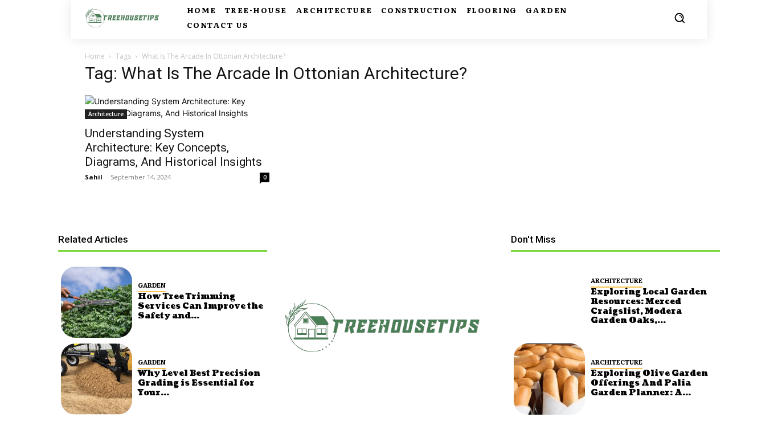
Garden (152, 284)
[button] (679, 17)
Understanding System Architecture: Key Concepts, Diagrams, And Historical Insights (173, 147)
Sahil (94, 177)
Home (95, 56)
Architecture (106, 114)
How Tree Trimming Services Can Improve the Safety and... (200, 306)
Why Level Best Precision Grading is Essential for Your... (199, 383)
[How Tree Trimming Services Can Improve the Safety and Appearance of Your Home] (96, 302)
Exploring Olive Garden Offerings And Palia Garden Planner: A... (649, 383)
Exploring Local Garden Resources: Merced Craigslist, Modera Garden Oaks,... (649, 306)
